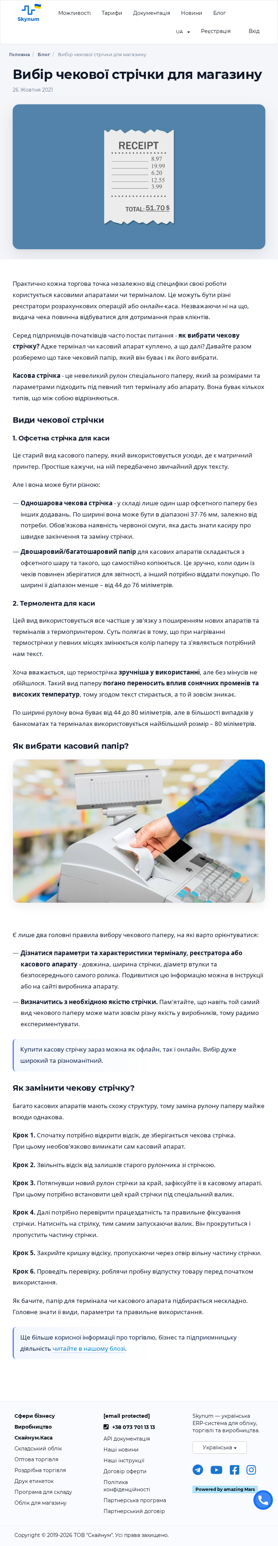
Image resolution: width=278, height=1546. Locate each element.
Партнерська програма (135, 1500)
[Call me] (263, 1500)
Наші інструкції (124, 1460)
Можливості (74, 13)
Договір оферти (125, 1471)
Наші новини (121, 1449)
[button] (182, 31)
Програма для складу (43, 1492)
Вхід (254, 31)
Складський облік (38, 1448)
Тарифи (112, 13)
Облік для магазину (40, 1503)
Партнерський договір (134, 1511)
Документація (151, 13)
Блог (219, 13)
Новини (191, 13)
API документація (127, 1439)
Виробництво (33, 1427)
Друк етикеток (34, 1481)
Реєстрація (216, 31)
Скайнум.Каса (33, 1437)
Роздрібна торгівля (40, 1470)
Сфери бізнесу (34, 1416)
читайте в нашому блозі (88, 1348)
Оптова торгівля (36, 1459)
